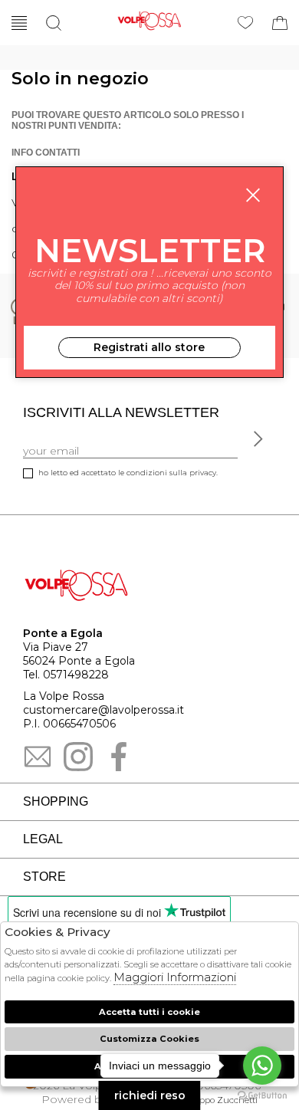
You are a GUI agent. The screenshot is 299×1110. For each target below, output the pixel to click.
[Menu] (19, 23)
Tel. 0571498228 (66, 674)
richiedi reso (150, 1095)
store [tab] (44, 876)
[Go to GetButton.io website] (262, 1094)
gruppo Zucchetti (221, 1100)
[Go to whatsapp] (262, 1065)
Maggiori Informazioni (174, 977)
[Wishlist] (245, 23)
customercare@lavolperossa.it (103, 710)
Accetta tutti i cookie (149, 1012)
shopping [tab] (55, 801)
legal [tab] (43, 839)
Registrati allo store (149, 347)
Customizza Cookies (149, 1038)
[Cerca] (53, 23)
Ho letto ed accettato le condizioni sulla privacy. (128, 472)
